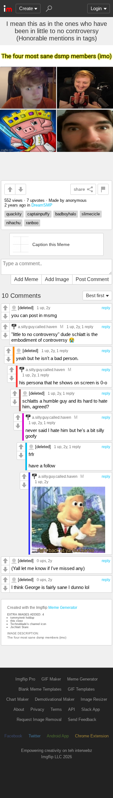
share (79, 189)
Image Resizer (94, 699)
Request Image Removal (39, 719)
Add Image (57, 279)
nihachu (13, 222)
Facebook (13, 736)
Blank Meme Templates (40, 689)
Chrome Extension (92, 736)
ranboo (32, 222)
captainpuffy (38, 214)
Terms (56, 709)
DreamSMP (41, 205)
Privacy (37, 709)
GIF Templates (81, 689)
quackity (14, 214)
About (18, 709)
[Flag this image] (103, 189)
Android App (58, 736)
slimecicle (91, 214)
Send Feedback (82, 719)
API (71, 709)
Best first (95, 295)
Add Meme (26, 279)
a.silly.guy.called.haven (37, 327)
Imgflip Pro (25, 679)
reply (106, 308)
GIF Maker (51, 679)
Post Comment (92, 279)
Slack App (90, 709)
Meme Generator (62, 607)
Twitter (34, 736)
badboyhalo (65, 214)
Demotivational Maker (54, 699)
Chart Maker (17, 699)
